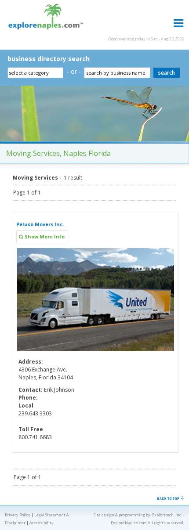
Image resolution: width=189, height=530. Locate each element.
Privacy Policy (17, 515)
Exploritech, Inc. (167, 515)
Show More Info (44, 236)
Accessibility (41, 523)
